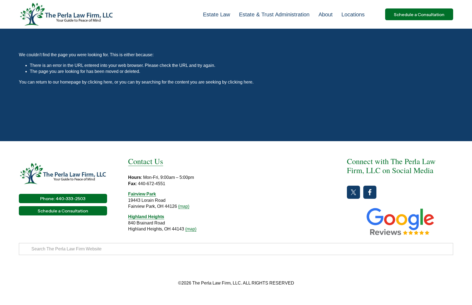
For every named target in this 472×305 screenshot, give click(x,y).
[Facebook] (369, 192)
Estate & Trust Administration (274, 14)
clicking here (100, 82)
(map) (183, 206)
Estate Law (216, 14)
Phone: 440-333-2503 (62, 198)
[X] (353, 192)
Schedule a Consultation (419, 14)
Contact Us (145, 161)
